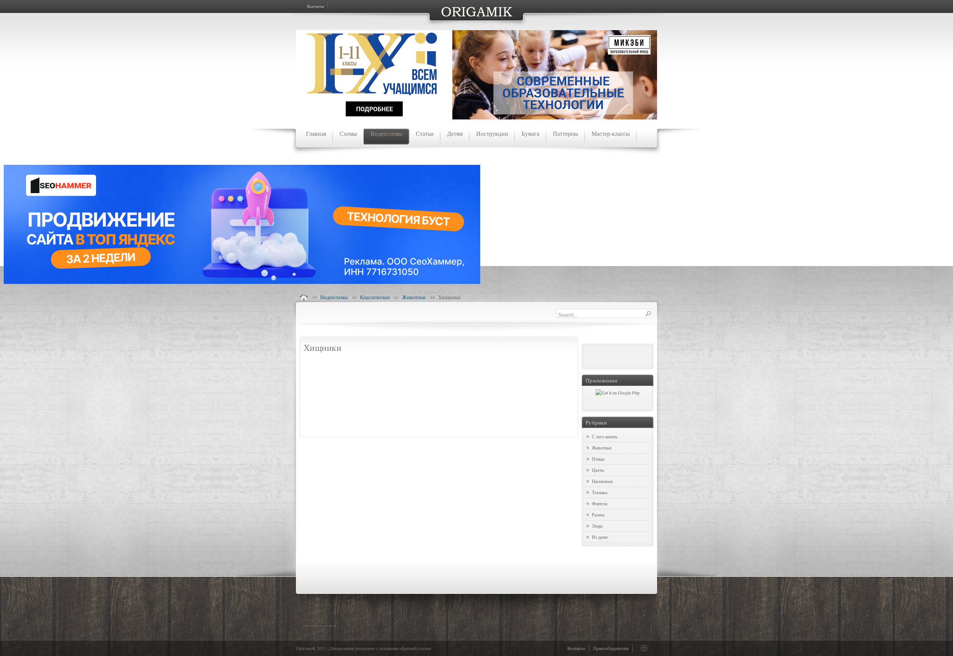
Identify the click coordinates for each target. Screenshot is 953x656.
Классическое (375, 297)
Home (304, 297)
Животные (414, 297)
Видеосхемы (334, 297)
